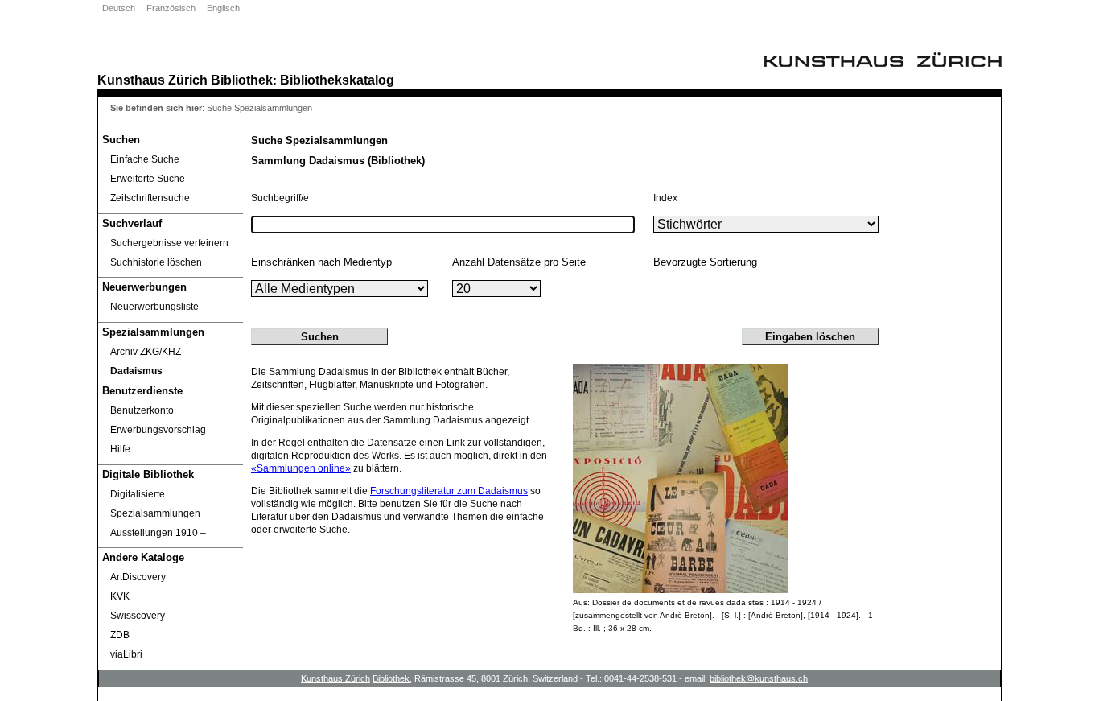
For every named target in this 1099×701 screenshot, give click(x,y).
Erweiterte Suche (147, 178)
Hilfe (120, 449)
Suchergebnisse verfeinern (169, 243)
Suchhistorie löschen (156, 262)
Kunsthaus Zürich (152, 79)
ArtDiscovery (138, 577)
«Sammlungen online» (301, 468)
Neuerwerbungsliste (154, 306)
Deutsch (118, 8)
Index (665, 198)
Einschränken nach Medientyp (321, 262)
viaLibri (126, 654)
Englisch (223, 8)
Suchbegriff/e (280, 198)
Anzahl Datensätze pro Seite (519, 262)
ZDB (120, 635)
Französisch (171, 8)
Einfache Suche (144, 159)
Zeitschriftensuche (150, 198)
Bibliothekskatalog (337, 79)
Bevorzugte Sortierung (705, 262)
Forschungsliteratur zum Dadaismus (449, 491)
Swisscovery (137, 615)
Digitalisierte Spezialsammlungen (155, 504)
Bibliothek (242, 79)
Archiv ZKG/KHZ (145, 351)
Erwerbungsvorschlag (158, 429)
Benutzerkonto (142, 410)
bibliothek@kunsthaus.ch (759, 678)
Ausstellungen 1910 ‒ (158, 532)
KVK (120, 596)
